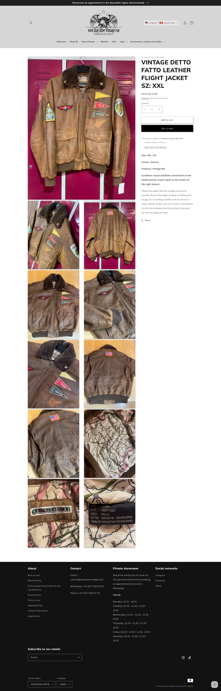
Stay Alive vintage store (170, 686)
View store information (155, 146)
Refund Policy (34, 580)
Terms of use (34, 600)
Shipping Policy (35, 605)
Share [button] (147, 220)
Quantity (145, 103)
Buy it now (167, 128)
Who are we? (34, 575)
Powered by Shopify (186, 686)
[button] (31, 23)
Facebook (160, 580)
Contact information (38, 610)
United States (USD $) (40, 684)
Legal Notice (34, 616)
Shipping (145, 98)
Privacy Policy (34, 595)
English (63, 684)
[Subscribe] (78, 657)
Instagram (160, 575)
